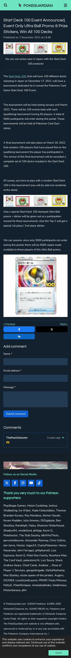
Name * (7, 354)
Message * (9, 387)
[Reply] (63, 437)
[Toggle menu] (65, 5)
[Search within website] (5, 5)
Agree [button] (58, 652)
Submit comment (16, 414)
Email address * (12, 370)
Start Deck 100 (17, 76)
